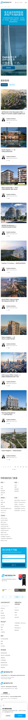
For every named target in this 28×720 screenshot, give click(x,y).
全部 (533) (12, 84)
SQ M (17, 597)
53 (23, 466)
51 (17, 466)
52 (20, 466)
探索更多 (8, 67)
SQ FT (10, 597)
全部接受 (20, 715)
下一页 (13, 469)
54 (26, 466)
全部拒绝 (8, 715)
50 (15, 466)
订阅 (13, 565)
